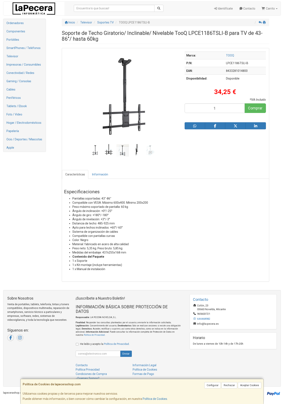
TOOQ (230, 55)
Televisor (12, 56)
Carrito (270, 8)
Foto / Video (14, 114)
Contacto (249, 8)
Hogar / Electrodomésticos (23, 122)
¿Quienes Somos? (87, 378)
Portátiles (12, 39)
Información (100, 174)
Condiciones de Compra (91, 374)
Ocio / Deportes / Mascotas (24, 139)
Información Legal (144, 365)
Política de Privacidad (94, 335)
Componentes (15, 31)
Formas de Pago (143, 374)
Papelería (12, 131)
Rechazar (229, 385)
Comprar (255, 108)
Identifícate (225, 8)
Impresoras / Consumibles (23, 64)
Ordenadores (15, 23)
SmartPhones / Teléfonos (23, 48)
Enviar (126, 353)
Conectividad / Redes (20, 73)
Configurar (213, 385)
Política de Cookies (155, 398)
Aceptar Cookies (249, 385)
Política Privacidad (88, 369)
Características (75, 174)
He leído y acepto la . (105, 343)
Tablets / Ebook (16, 106)
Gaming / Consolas (18, 81)
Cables (10, 89)
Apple (10, 147)
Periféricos (13, 97)
